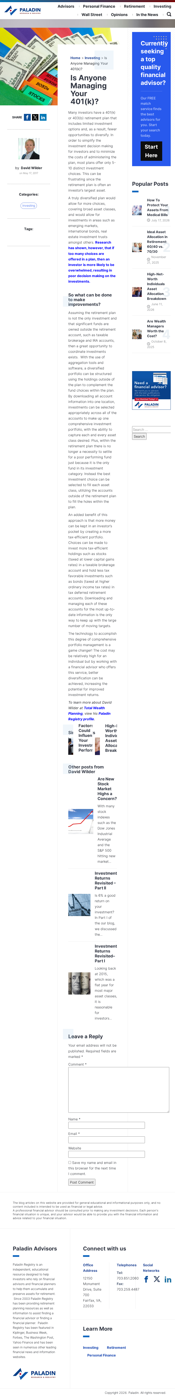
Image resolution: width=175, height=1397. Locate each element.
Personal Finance (99, 6)
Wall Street (92, 14)
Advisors (66, 6)
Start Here (151, 151)
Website (74, 1148)
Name (74, 1119)
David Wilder (31, 168)
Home (75, 58)
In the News (147, 14)
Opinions (119, 14)
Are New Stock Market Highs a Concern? (107, 789)
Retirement (134, 6)
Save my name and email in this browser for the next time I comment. (92, 1168)
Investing (162, 6)
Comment (77, 1064)
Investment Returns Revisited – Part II (106, 880)
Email (74, 1133)
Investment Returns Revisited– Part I (106, 953)
